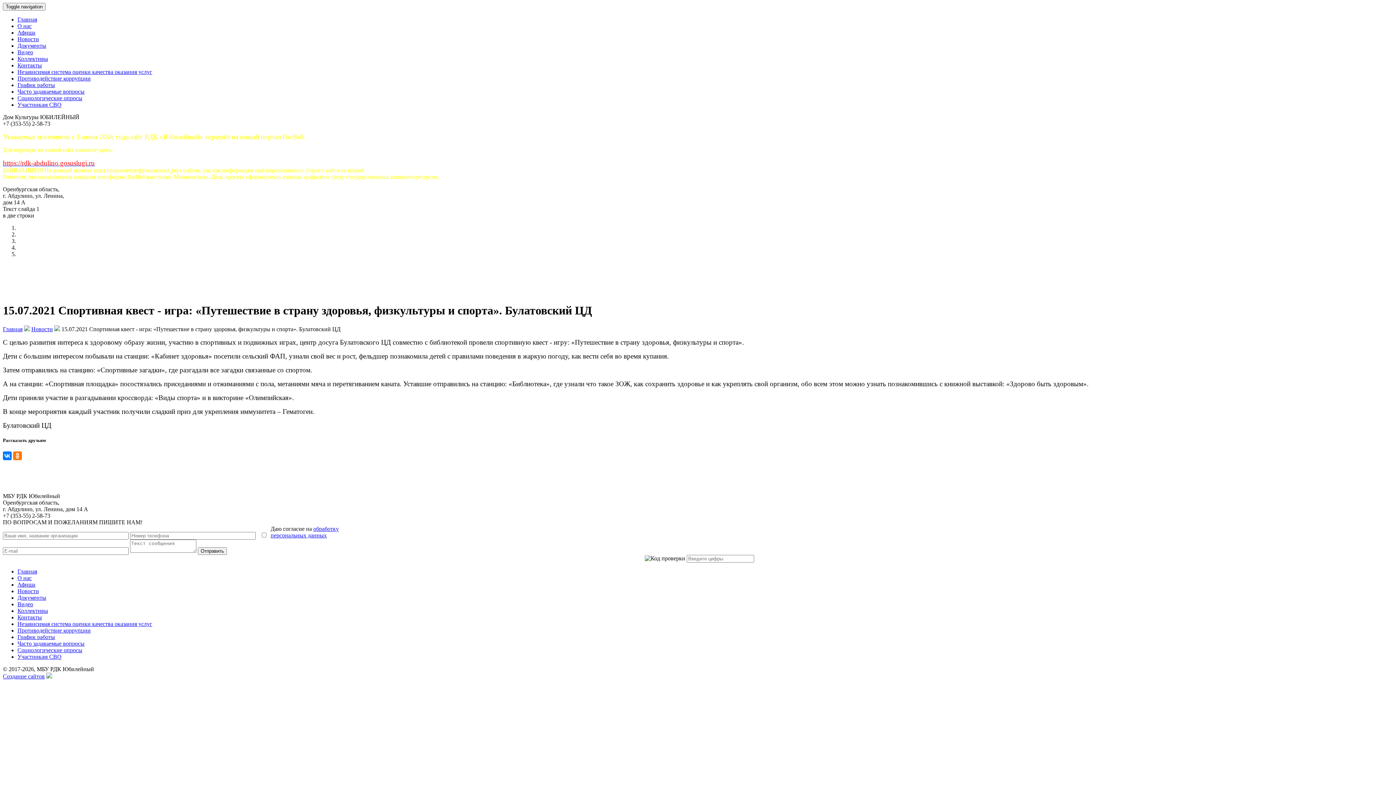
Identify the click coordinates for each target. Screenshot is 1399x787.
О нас (24, 26)
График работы (36, 85)
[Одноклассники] (17, 455)
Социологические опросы (49, 98)
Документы (31, 46)
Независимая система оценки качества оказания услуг (84, 72)
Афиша (26, 33)
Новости (28, 39)
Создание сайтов (24, 676)
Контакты (29, 65)
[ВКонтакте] (7, 455)
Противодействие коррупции (54, 78)
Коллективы (32, 59)
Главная (27, 19)
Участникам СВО (39, 105)
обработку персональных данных (305, 532)
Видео (25, 52)
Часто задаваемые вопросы (51, 92)
